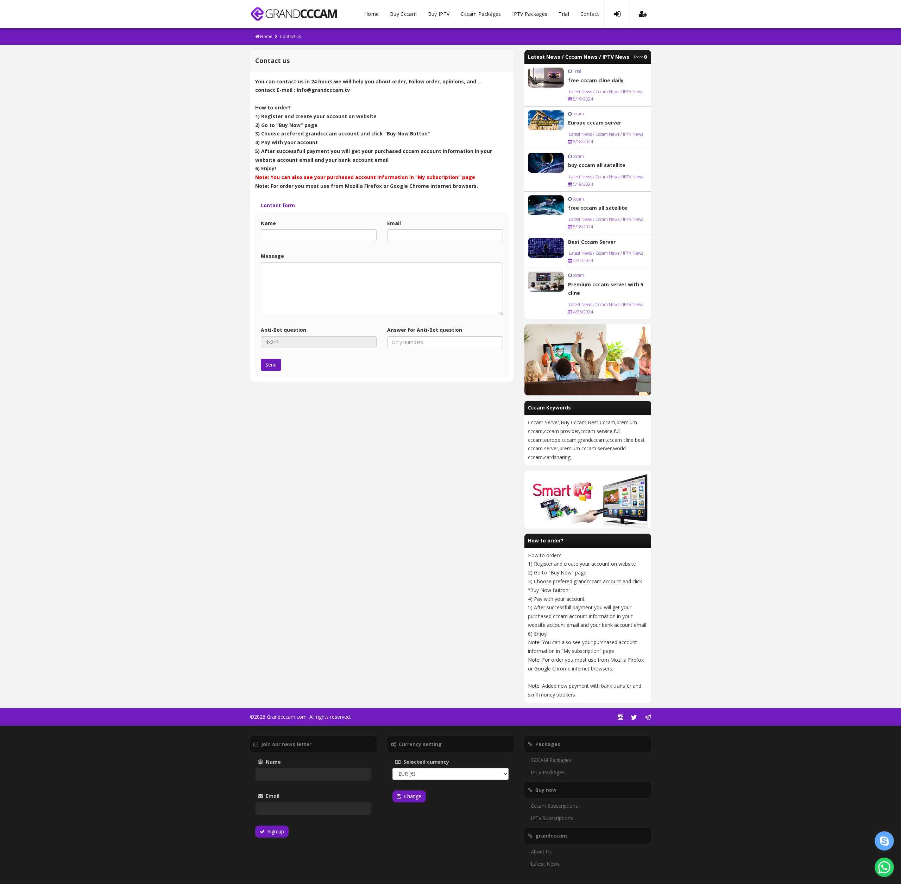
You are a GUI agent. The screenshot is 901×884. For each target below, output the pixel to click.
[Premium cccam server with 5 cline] (546, 281)
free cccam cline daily (596, 80)
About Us (541, 851)
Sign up (274, 831)
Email (406, 223)
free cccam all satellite (597, 207)
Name (280, 223)
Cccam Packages (481, 14)
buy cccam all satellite (596, 165)
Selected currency (437, 761)
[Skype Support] (884, 841)
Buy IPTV (438, 14)
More (639, 56)
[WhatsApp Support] (884, 867)
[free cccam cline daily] (546, 77)
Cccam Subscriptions (554, 805)
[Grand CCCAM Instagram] (620, 717)
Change (411, 796)
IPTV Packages (529, 14)
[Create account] (643, 14)
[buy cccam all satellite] (546, 162)
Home (371, 14)
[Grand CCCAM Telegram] (648, 717)
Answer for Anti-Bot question (436, 329)
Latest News (545, 863)
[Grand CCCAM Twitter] (634, 717)
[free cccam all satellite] (546, 204)
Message (284, 256)
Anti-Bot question (283, 329)
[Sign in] (617, 14)
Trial (564, 14)
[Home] (293, 14)
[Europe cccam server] (546, 119)
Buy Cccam (403, 14)
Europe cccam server (594, 122)
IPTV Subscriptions (552, 818)
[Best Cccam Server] (546, 247)
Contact (589, 14)
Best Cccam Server (592, 242)
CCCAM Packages (551, 760)
